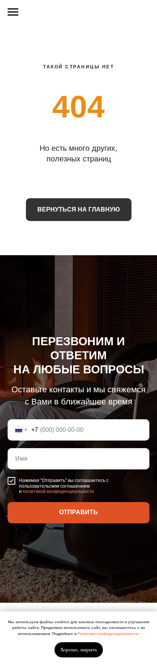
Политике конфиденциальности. (108, 634)
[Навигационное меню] (13, 12)
